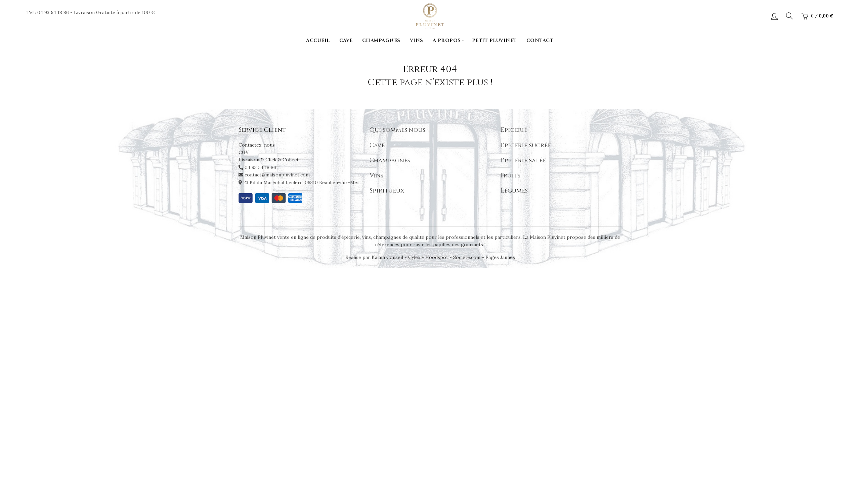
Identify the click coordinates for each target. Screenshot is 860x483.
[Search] (789, 16)
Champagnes (381, 40)
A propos (447, 40)
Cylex (414, 257)
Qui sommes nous (397, 130)
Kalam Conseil (388, 257)
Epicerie (514, 130)
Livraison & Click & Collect (269, 160)
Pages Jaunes (500, 257)
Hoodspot (436, 257)
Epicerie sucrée (526, 145)
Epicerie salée (523, 160)
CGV (244, 152)
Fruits (510, 175)
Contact (540, 40)
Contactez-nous (257, 145)
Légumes (514, 190)
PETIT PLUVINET (494, 40)
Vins (416, 40)
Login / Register (774, 16)
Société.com (466, 257)
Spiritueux (387, 190)
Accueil (318, 40)
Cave (346, 40)
